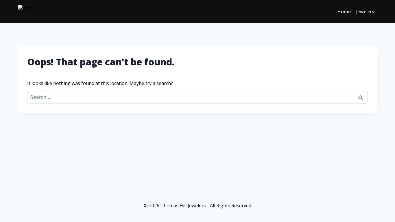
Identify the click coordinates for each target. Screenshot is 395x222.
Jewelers (365, 11)
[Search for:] (197, 97)
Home (344, 11)
